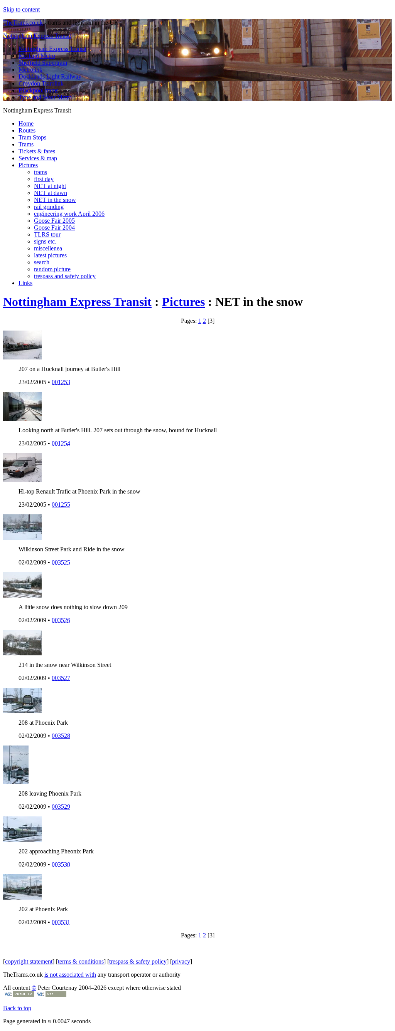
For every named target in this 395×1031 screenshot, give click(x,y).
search (41, 262)
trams (40, 172)
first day (44, 179)
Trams (26, 144)
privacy (181, 961)
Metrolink (30, 69)
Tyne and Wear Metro (45, 97)
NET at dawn (50, 193)
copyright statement (28, 961)
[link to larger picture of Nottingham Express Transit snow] (22, 537)
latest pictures (50, 255)
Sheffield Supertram (43, 62)
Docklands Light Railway (50, 76)
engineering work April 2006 (69, 213)
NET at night (50, 186)
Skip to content (21, 9)
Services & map (38, 158)
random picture (52, 269)
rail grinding (49, 206)
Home (26, 123)
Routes (27, 130)
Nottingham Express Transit (37, 35)
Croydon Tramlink (41, 83)
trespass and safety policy (65, 276)
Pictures (28, 165)
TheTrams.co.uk (23, 22)
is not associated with (70, 974)
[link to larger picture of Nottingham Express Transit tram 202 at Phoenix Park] (22, 839)
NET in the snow (55, 199)
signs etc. (45, 241)
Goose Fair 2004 (54, 227)
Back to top (17, 1008)
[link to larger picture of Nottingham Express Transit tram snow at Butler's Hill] (22, 418)
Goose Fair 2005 (54, 220)
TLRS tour (47, 234)
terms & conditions (81, 961)
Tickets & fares (37, 151)
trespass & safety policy (138, 961)
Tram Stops (32, 137)
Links (25, 283)
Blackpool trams (38, 90)
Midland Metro (37, 55)
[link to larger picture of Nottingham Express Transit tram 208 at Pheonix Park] (16, 782)
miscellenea (48, 248)
